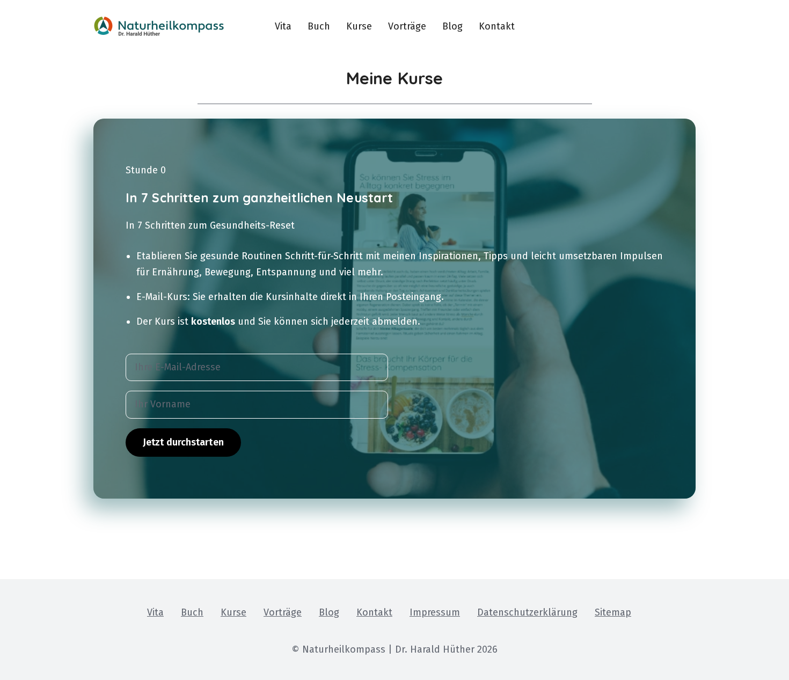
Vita (283, 26)
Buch (319, 26)
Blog (452, 26)
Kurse (233, 612)
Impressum (435, 612)
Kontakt (497, 26)
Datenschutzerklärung (527, 612)
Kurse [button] (359, 26)
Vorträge (407, 26)
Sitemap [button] (613, 612)
